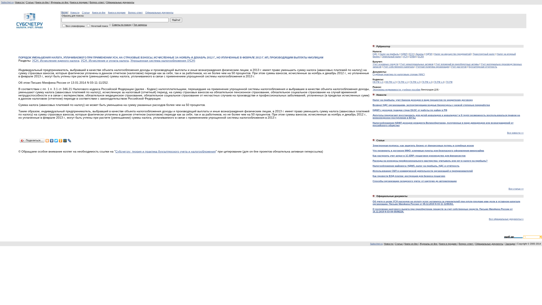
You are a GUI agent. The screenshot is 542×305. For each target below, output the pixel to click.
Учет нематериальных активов (416, 64)
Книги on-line (42, 2)
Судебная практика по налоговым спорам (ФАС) (399, 74)
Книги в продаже (79, 2)
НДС (375, 54)
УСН (405, 56)
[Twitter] (56, 140)
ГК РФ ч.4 (439, 82)
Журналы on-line (60, 2)
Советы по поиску (121, 25)
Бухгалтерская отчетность (483, 66)
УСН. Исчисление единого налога (55, 60)
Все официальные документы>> (506, 219)
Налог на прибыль (389, 54)
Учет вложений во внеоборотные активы (457, 64)
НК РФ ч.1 (378, 82)
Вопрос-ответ (97, 2)
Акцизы (420, 54)
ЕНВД (413, 56)
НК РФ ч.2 (390, 82)
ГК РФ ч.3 (427, 82)
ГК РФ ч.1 (403, 82)
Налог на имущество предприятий (452, 54)
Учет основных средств (385, 64)
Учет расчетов (459, 66)
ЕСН (411, 54)
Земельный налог (391, 56)
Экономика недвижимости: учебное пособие (396, 89)
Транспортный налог (484, 54)
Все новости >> (515, 133)
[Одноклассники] (60, 140)
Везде (64, 12)
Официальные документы (120, 2)
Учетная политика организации (432, 66)
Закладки (510, 244)
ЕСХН (421, 56)
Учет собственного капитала (398, 66)
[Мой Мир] (65, 140)
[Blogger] (47, 140)
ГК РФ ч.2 (415, 82)
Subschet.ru (7, 2)
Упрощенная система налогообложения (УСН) (162, 60)
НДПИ (429, 54)
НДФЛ (404, 54)
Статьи (30, 2)
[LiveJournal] (69, 140)
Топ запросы (140, 25)
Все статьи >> (516, 188)
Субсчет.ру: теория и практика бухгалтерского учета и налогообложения (165, 151)
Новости (20, 2)
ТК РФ (449, 82)
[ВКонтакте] (52, 140)
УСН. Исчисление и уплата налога (105, 60)
